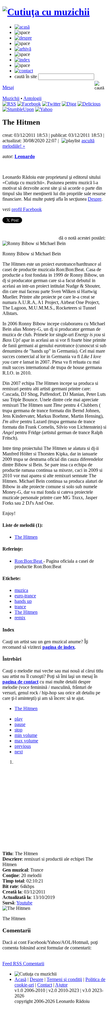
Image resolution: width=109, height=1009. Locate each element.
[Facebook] (29, 103)
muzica (21, 590)
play (19, 718)
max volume (26, 740)
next (19, 751)
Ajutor (61, 984)
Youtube (24, 902)
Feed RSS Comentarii (23, 963)
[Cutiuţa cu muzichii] (46, 11)
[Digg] (69, 103)
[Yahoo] (43, 109)
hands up (23, 601)
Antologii (32, 98)
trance (20, 606)
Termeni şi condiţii (64, 979)
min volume (26, 735)
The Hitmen (26, 537)
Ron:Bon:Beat (29, 561)
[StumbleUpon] (18, 109)
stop (18, 729)
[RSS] (9, 103)
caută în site (26, 76)
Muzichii (10, 98)
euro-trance (25, 595)
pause (20, 724)
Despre (94, 199)
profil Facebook (27, 209)
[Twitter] (51, 103)
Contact (44, 984)
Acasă (20, 979)
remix (20, 617)
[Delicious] (89, 103)
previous (23, 746)
